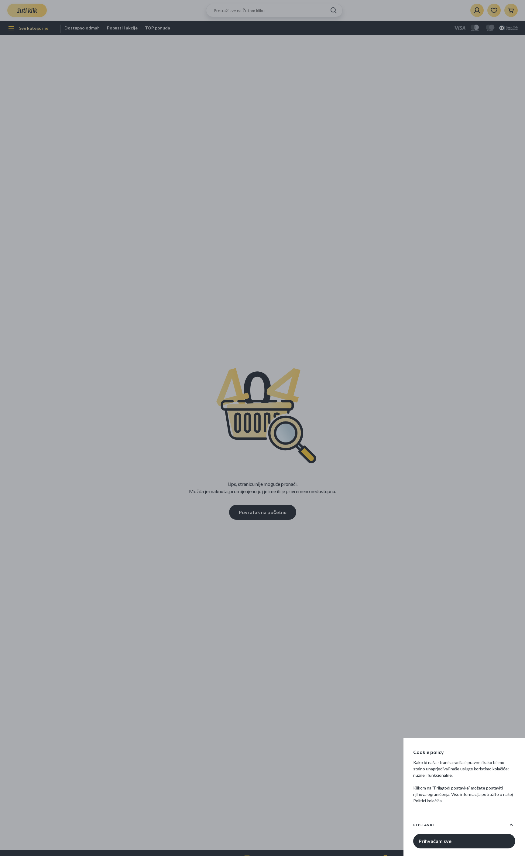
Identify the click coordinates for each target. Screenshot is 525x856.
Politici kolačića (427, 800)
